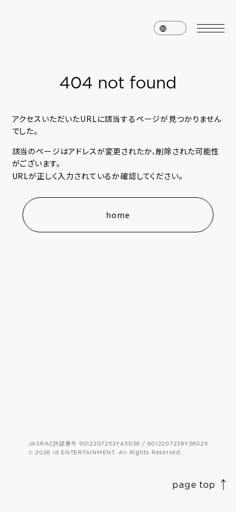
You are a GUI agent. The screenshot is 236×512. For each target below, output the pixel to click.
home (118, 214)
